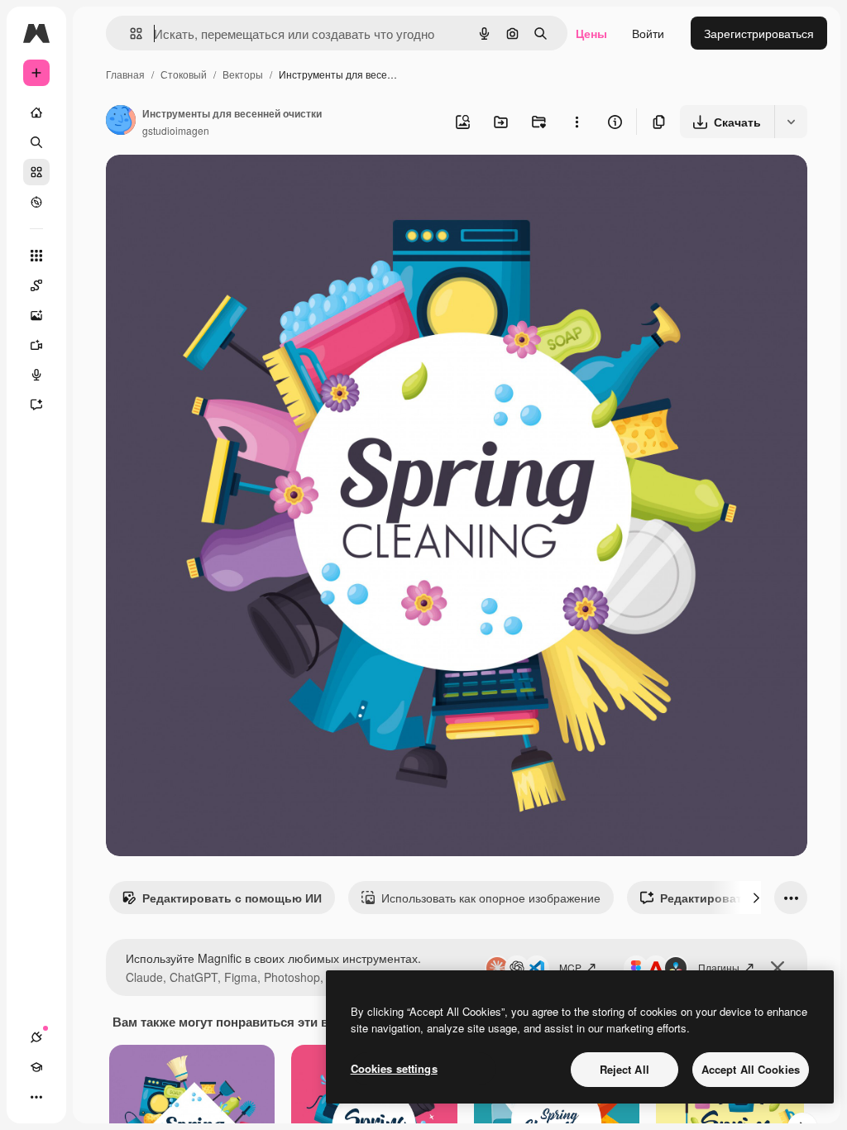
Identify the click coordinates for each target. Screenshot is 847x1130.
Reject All (624, 1069)
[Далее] (756, 897)
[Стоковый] (36, 172)
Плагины (718, 967)
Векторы (243, 74)
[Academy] (36, 1067)
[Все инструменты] (36, 255)
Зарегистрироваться (759, 33)
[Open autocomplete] (129, 33)
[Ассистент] (36, 404)
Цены (591, 33)
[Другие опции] (576, 121)
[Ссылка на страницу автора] (121, 121)
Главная (125, 74)
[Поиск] (36, 142)
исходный (217, 186)
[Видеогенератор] (36, 345)
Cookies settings (394, 1068)
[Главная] (36, 112)
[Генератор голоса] (36, 375)
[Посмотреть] (36, 202)
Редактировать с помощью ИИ (232, 897)
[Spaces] (36, 285)
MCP (570, 967)
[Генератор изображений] (36, 315)
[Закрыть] (777, 968)
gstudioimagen (175, 130)
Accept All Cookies (750, 1069)
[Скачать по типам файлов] (790, 121)
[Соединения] (36, 1037)
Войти (648, 33)
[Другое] (36, 1097)
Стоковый (183, 74)
